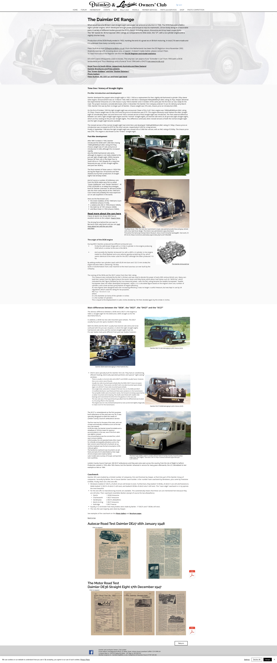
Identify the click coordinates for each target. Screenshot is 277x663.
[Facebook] (91, 652)
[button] (184, 5)
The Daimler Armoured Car (180, 264)
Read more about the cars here (104, 213)
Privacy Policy (85, 659)
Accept (267, 659)
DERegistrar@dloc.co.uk (114, 48)
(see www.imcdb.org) (155, 61)
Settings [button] (247, 659)
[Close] (274, 659)
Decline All (256, 659)
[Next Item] (182, 613)
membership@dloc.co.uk (119, 655)
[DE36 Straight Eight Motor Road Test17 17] (192, 631)
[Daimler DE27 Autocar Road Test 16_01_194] (192, 574)
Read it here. (115, 218)
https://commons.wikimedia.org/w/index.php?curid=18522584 (151, 235)
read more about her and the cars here (104, 225)
